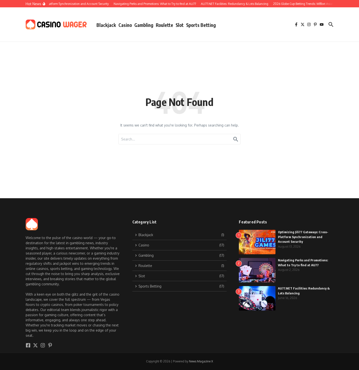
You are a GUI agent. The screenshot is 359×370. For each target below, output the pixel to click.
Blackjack (106, 25)
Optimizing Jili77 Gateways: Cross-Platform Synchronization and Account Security (303, 236)
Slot (180, 25)
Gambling (143, 25)
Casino (125, 25)
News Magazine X (201, 361)
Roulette (164, 25)
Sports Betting (201, 25)
